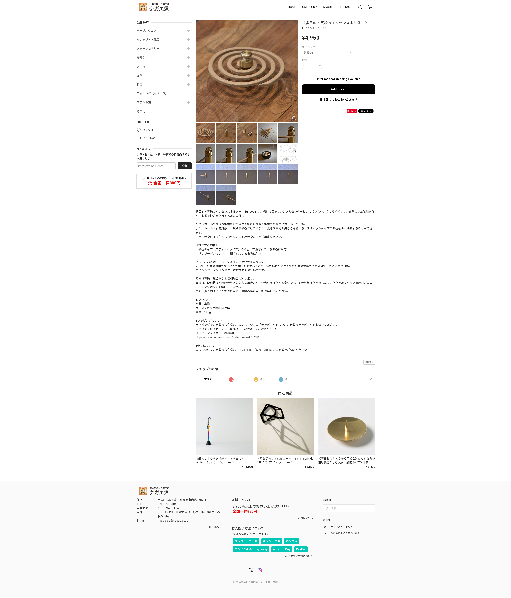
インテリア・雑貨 (148, 39)
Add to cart (339, 89)
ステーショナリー (148, 48)
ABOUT (328, 7)
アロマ (141, 66)
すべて (208, 379)
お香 (140, 75)
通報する (369, 362)
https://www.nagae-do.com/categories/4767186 (228, 337)
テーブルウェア (146, 30)
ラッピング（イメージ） (152, 93)
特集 (140, 84)
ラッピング (308, 46)
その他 (141, 111)
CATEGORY (309, 7)
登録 (184, 165)
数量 (304, 60)
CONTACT (345, 7)
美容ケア (142, 57)
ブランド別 (144, 102)
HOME (292, 7)
